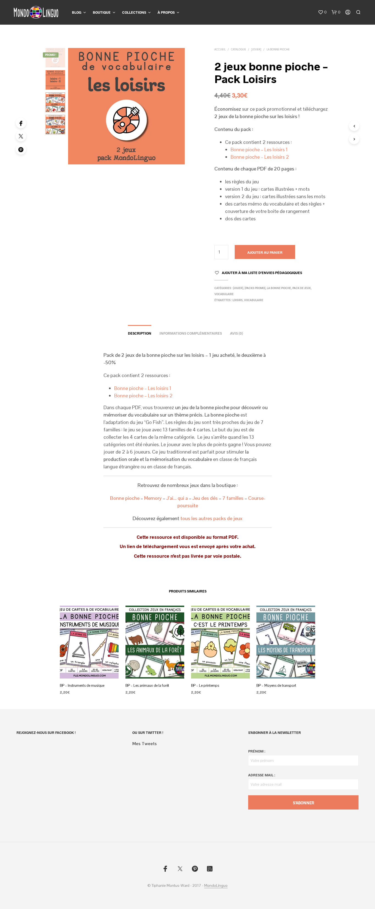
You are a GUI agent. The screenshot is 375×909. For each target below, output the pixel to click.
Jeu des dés (205, 498)
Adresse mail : (261, 775)
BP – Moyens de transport (276, 685)
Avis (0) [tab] (236, 333)
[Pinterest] (21, 149)
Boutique (102, 12)
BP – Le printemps (205, 685)
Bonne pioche (124, 498)
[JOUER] (256, 49)
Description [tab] (139, 333)
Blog (76, 12)
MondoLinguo (216, 886)
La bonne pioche (278, 49)
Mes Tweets (144, 743)
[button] (322, 12)
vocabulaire (253, 300)
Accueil (220, 49)
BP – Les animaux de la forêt (147, 685)
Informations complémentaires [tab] (190, 333)
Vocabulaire (224, 294)
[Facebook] (21, 123)
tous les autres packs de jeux (211, 518)
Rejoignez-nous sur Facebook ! (46, 732)
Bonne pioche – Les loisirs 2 (260, 157)
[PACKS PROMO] (255, 288)
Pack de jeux (301, 288)
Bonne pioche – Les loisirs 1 (259, 149)
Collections (134, 12)
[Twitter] (21, 136)
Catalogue (238, 49)
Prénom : (256, 751)
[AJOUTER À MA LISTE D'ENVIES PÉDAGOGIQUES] (89, 668)
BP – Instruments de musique (82, 685)
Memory (153, 498)
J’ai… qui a (176, 498)
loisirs (238, 300)
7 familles (233, 498)
